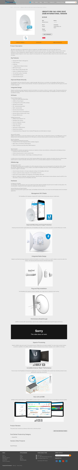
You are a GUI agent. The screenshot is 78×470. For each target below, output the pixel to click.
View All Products (13, 445)
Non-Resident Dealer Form (43, 458)
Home (36, 2)
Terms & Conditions (6, 461)
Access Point (17, 7)
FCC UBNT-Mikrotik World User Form (45, 456)
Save (44, 37)
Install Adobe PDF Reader (43, 460)
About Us (46, 2)
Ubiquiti (21, 456)
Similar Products (57, 42)
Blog (41, 2)
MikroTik (21, 458)
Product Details (20, 42)
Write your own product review (60, 430)
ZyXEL (21, 457)
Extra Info (38, 42)
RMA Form (40, 455)
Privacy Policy (19, 465)
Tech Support (5, 458)
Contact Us (52, 2)
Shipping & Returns (60, 2)
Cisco (21, 455)
